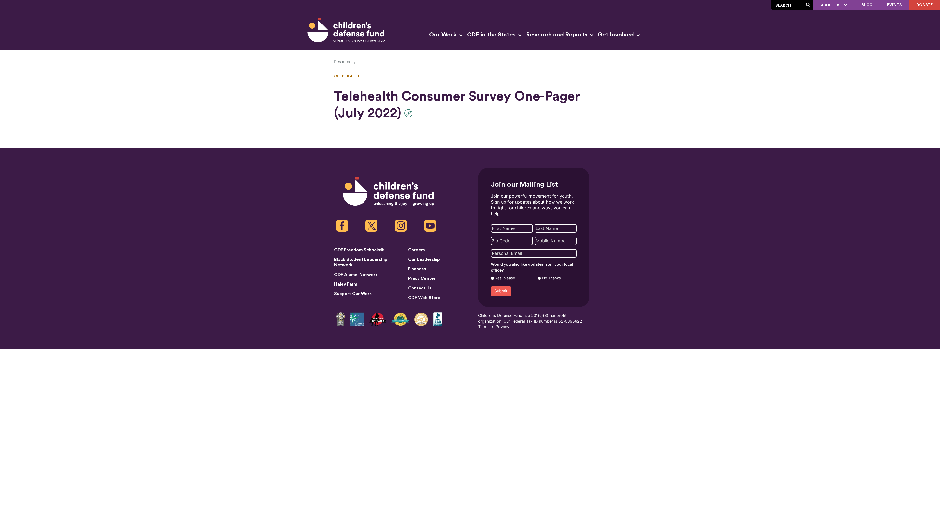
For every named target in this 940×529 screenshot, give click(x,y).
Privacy (502, 327)
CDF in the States (492, 35)
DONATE (924, 5)
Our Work (443, 35)
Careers (416, 250)
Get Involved (616, 35)
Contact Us (420, 288)
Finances (417, 269)
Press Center (421, 278)
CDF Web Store (424, 297)
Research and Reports (557, 35)
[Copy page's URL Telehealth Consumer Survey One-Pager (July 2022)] (409, 113)
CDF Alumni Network (356, 274)
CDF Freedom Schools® (359, 250)
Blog (867, 5)
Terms (483, 327)
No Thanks (551, 278)
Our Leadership (424, 259)
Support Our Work (353, 293)
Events (894, 5)
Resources (343, 62)
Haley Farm (345, 284)
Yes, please (505, 278)
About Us (831, 5)
